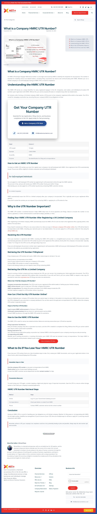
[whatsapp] (91, 7)
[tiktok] (85, 7)
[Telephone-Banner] (48, 433)
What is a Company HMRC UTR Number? (81, 39)
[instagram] (83, 7)
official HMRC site (12, 231)
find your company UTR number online (63, 227)
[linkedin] (88, 7)
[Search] (92, 13)
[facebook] (80, 7)
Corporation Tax (8, 31)
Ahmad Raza (22, 443)
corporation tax (24, 277)
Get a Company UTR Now (33, 123)
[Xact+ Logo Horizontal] (10, 9)
